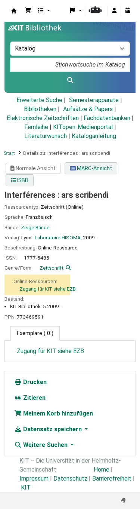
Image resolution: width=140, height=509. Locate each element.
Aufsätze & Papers (88, 109)
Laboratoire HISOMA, (58, 237)
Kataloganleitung (94, 135)
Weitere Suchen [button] (45, 444)
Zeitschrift (51, 268)
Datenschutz (70, 478)
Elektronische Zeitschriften (43, 118)
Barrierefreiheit (111, 478)
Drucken (34, 382)
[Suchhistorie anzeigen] (127, 11)
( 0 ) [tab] (35, 333)
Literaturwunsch (45, 135)
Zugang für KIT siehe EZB (47, 289)
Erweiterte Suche (39, 100)
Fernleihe (36, 127)
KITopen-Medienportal (83, 127)
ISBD (22, 180)
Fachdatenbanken (107, 118)
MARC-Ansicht (94, 168)
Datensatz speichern (52, 429)
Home (101, 469)
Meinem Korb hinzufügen (57, 413)
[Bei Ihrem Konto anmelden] (114, 11)
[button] (28, 11)
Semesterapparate (94, 100)
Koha (13, 10)
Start (9, 153)
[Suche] (70, 80)
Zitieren (34, 397)
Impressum (34, 478)
